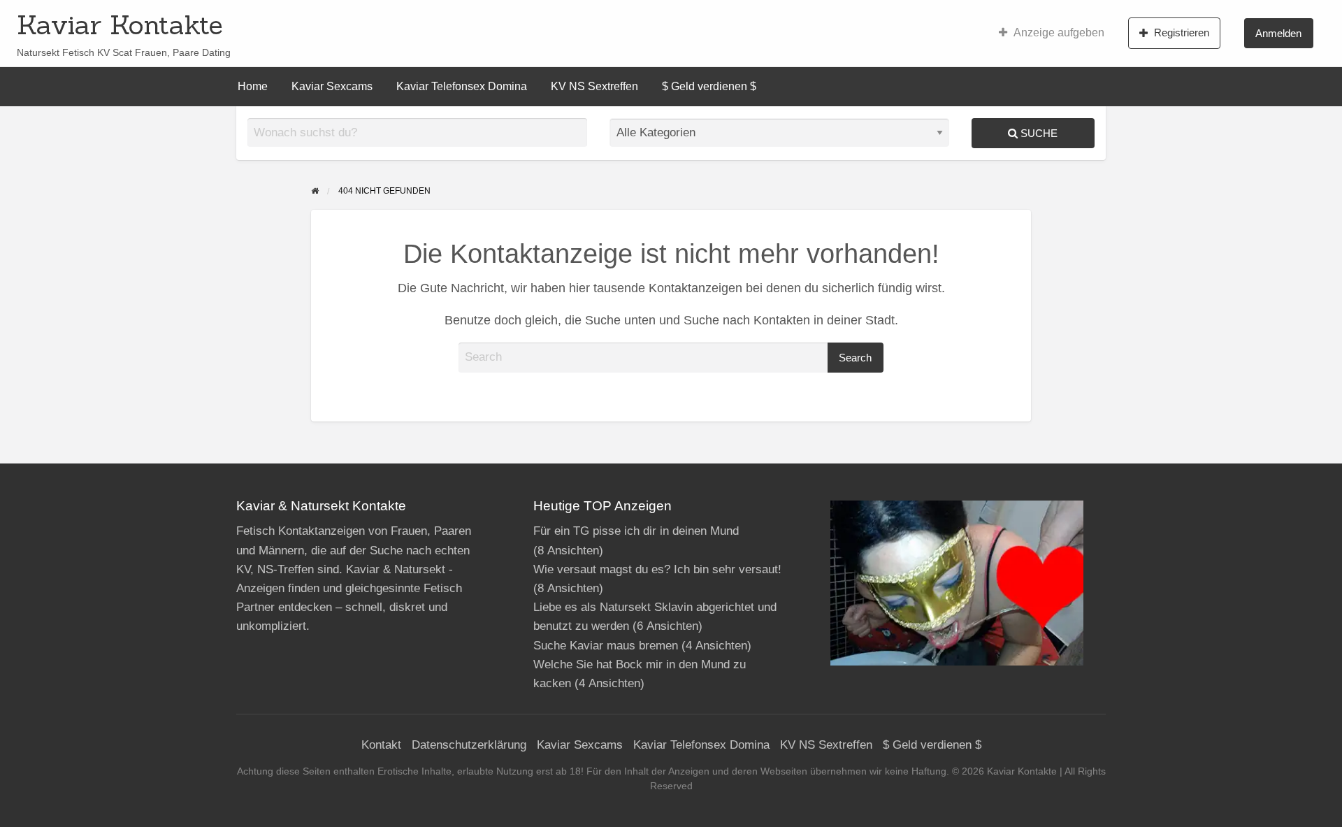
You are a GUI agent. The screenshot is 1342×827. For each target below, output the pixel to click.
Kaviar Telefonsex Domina (461, 86)
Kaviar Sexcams (332, 86)
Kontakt (381, 745)
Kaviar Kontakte (120, 24)
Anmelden (1278, 33)
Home (253, 86)
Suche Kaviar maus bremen (605, 645)
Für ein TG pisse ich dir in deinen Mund (636, 531)
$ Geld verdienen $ (709, 86)
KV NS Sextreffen (594, 86)
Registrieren (1181, 32)
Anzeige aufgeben (1058, 32)
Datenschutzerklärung (469, 745)
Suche (1038, 133)
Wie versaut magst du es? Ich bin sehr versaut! (657, 569)
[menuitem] (1051, 33)
